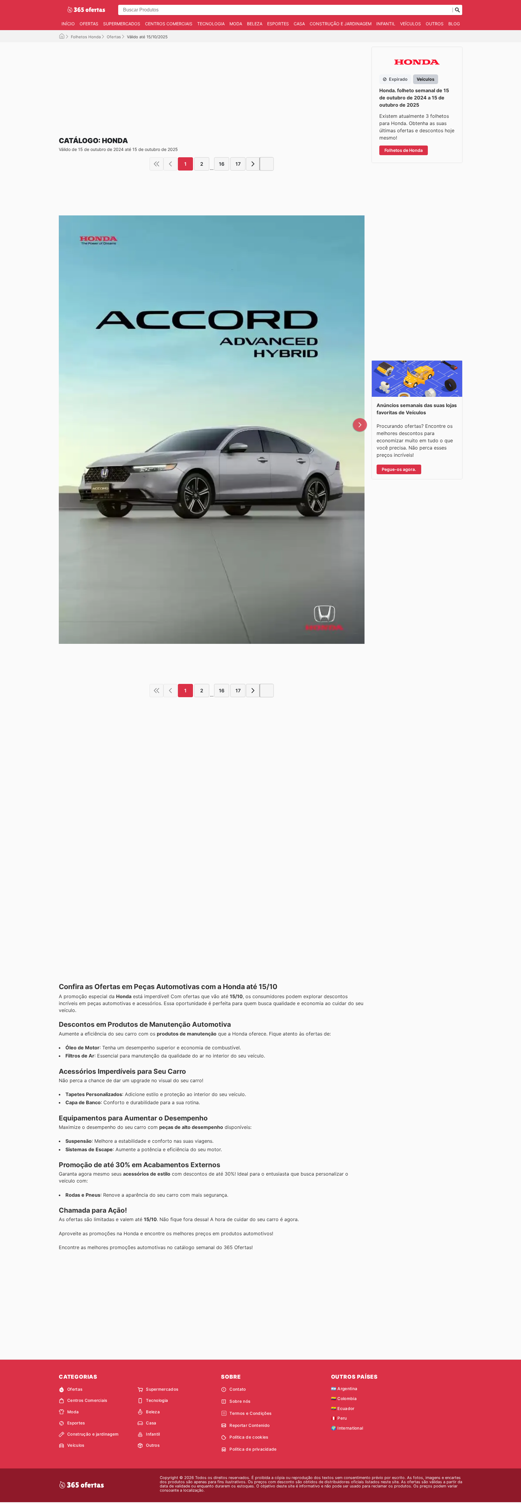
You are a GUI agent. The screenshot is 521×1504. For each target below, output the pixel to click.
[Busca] (457, 10)
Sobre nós (239, 1401)
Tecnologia (211, 23)
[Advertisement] (212, 84)
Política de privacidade (252, 1449)
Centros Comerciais (168, 23)
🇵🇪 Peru (339, 1418)
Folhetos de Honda (403, 150)
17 (238, 164)
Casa (299, 23)
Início (68, 23)
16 (221, 164)
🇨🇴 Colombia (344, 1398)
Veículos (410, 23)
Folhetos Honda (86, 36)
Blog (454, 23)
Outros (435, 23)
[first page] (156, 164)
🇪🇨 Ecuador (343, 1408)
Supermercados (121, 23)
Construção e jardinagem (340, 23)
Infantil (385, 23)
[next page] (253, 164)
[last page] (267, 164)
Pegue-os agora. (399, 469)
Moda (235, 23)
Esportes (278, 23)
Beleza (254, 23)
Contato (237, 1389)
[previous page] (170, 164)
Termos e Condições (250, 1413)
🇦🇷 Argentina (344, 1388)
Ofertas (89, 23)
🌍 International (347, 1428)
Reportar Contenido (249, 1425)
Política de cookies (248, 1437)
